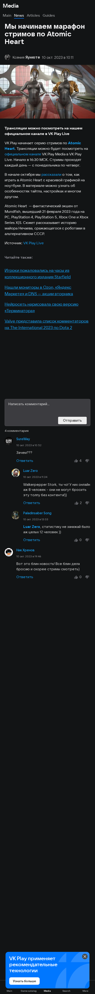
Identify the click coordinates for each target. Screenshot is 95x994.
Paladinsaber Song (37, 513)
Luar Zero (30, 471)
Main (7, 15)
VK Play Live (33, 243)
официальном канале (23, 154)
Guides (49, 15)
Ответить (24, 460)
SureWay (23, 439)
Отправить (72, 420)
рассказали (51, 174)
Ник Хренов (25, 550)
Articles (33, 15)
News (19, 15)
